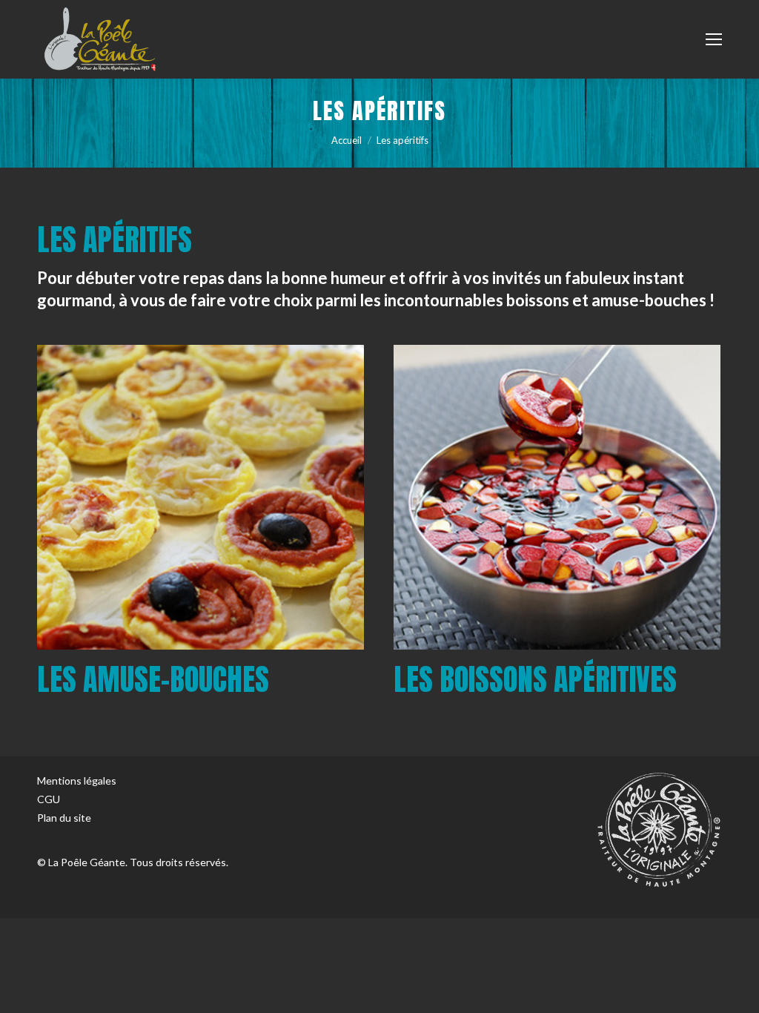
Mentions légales (76, 780)
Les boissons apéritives (535, 679)
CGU (48, 799)
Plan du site (64, 817)
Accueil (346, 140)
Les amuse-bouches (153, 679)
